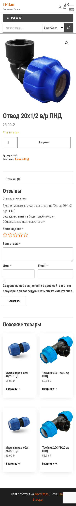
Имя (7, 266)
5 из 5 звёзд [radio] (25, 235)
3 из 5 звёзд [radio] (15, 235)
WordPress (41, 494)
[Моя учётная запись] (60, 7)
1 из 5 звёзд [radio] (5, 235)
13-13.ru (8, 5)
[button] (66, 43)
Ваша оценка (13, 229)
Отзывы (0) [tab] (13, 179)
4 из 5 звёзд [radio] (20, 235)
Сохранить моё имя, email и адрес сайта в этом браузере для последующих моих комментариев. (38, 288)
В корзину (44, 142)
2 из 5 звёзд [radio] (10, 235)
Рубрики (16, 18)
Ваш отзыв (12, 244)
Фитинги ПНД (22, 159)
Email (43, 266)
